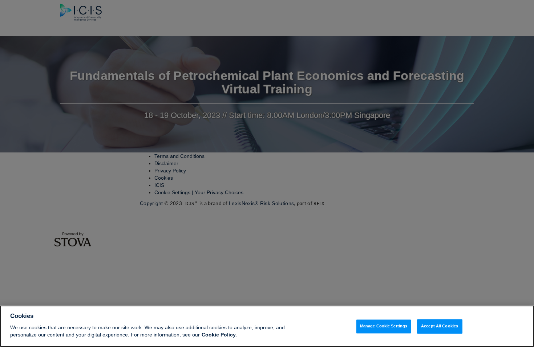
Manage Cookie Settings (384, 326)
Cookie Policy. (219, 335)
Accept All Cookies (439, 326)
